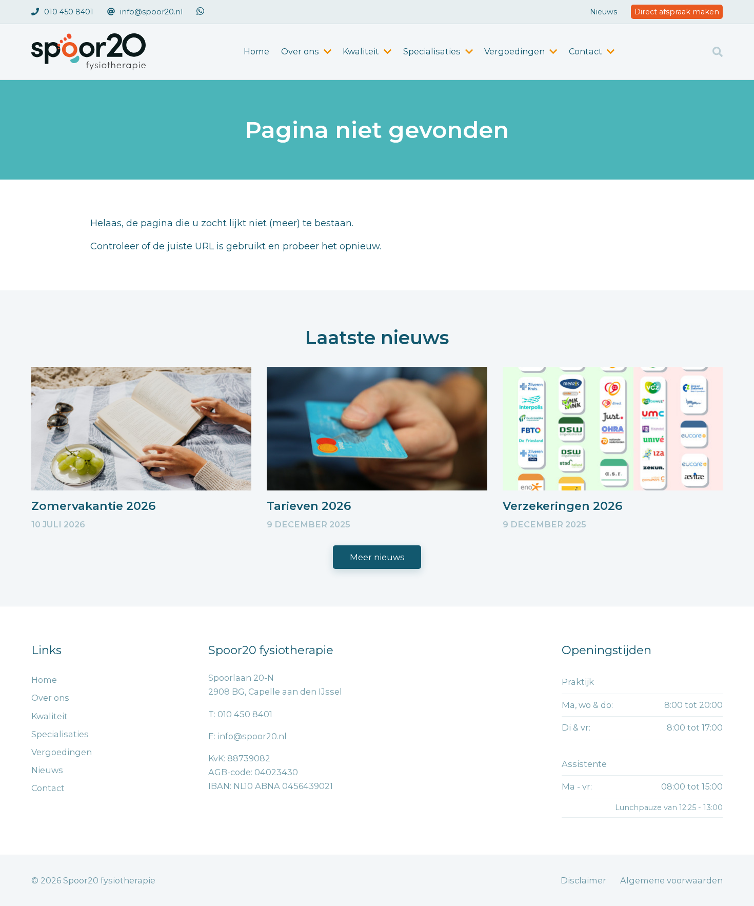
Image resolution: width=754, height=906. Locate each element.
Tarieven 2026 (309, 506)
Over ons (50, 698)
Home (256, 51)
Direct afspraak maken (676, 11)
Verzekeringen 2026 (562, 506)
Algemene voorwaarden (671, 880)
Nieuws (603, 11)
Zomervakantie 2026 (93, 506)
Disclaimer (583, 880)
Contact (48, 788)
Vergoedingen (61, 752)
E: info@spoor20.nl (247, 736)
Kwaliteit (49, 716)
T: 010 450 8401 (240, 714)
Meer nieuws (377, 557)
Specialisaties (60, 734)
